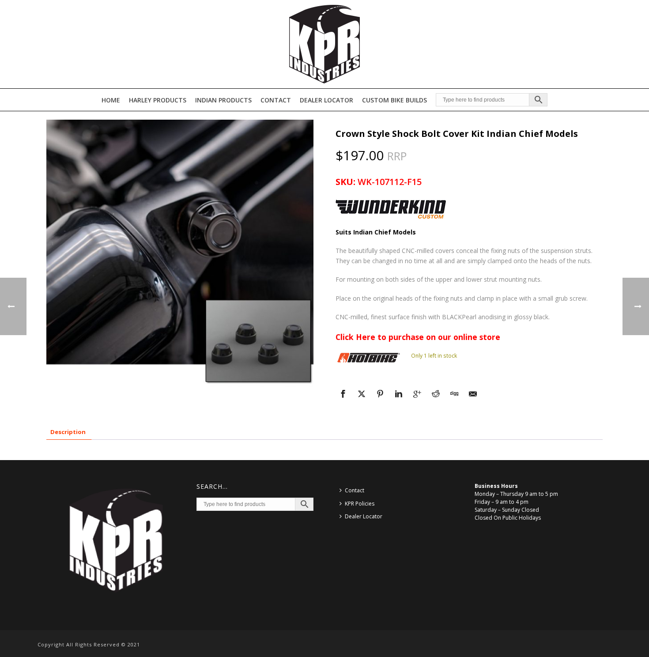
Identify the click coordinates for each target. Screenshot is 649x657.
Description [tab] (68, 432)
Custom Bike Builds (394, 100)
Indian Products (223, 100)
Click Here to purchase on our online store (418, 337)
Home (111, 100)
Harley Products (157, 100)
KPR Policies (359, 503)
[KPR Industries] (324, 44)
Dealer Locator (326, 100)
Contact (275, 100)
